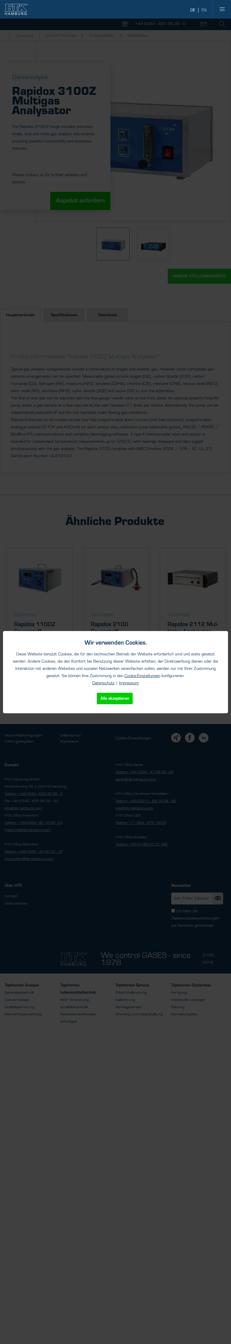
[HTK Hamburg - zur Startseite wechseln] (16, 9)
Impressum (129, 683)
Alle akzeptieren (114, 698)
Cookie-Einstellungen (142, 676)
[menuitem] (222, 9)
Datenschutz (103, 683)
